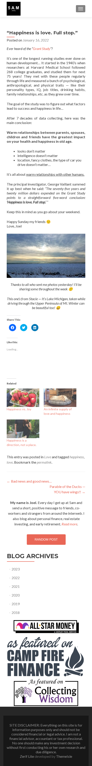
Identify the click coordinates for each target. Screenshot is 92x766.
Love (47, 457)
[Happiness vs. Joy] (23, 397)
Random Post (46, 539)
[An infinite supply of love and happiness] (60, 397)
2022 (16, 578)
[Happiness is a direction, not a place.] (23, 428)
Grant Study (41, 48)
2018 (16, 612)
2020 (16, 595)
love (10, 462)
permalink (44, 462)
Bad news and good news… (29, 481)
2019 (16, 604)
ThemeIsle (64, 756)
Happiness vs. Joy (19, 409)
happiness (77, 457)
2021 (16, 586)
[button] (14, 9)
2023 (16, 569)
